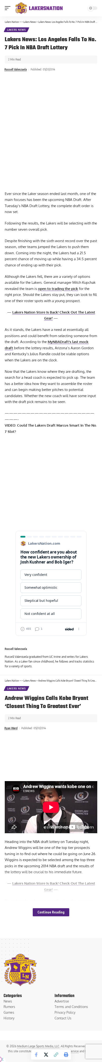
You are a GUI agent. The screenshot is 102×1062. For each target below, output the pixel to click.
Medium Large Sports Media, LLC (38, 1046)
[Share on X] (46, 1055)
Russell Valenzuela (16, 69)
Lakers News (16, 29)
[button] (9, 8)
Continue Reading (51, 912)
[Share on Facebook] (36, 1055)
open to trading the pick (58, 288)
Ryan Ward (11, 728)
